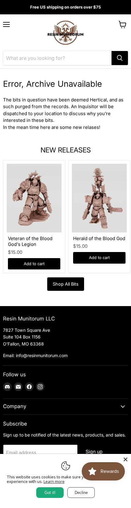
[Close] (125, 459)
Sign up (94, 452)
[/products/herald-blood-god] (99, 198)
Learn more (54, 481)
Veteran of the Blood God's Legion (30, 241)
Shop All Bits (66, 284)
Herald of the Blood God (99, 238)
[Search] (120, 58)
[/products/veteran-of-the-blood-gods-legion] (34, 198)
